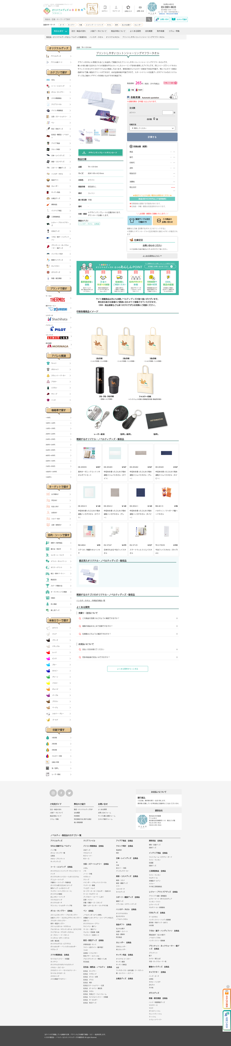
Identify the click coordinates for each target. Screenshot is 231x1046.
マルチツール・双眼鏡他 (157, 907)
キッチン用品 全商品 (124, 955)
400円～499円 (50, 455)
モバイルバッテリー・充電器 (60, 959)
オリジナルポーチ (56, 902)
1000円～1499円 (51, 471)
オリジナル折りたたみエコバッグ (61, 885)
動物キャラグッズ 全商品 (159, 967)
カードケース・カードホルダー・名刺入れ (97, 891)
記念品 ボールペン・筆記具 (92, 988)
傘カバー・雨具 (121, 868)
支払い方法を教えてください (93, 649)
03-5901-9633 (168, 7)
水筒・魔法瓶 (55, 941)
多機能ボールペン (154, 880)
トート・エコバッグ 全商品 (61, 867)
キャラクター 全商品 (157, 972)
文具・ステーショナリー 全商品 (96, 864)
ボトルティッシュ (154, 1011)
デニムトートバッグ (57, 879)
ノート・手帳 (87, 874)
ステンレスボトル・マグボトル (61, 926)
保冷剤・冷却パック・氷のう (158, 922)
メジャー (152, 883)
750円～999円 (50, 466)
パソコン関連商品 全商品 (93, 846)
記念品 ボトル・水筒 (90, 977)
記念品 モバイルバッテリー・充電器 (95, 997)
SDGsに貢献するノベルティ (61, 846)
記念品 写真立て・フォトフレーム (94, 994)
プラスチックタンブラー (58, 920)
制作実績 (160, 31)
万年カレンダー (121, 946)
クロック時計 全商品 (124, 846)
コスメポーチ (120, 889)
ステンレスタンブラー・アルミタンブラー (64, 915)
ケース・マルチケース (90, 894)
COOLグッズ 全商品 (157, 913)
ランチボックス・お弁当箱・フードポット (130, 970)
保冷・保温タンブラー (58, 923)
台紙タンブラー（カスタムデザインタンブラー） (66, 917)
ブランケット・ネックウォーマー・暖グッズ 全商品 (164, 947)
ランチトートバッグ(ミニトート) (61, 891)
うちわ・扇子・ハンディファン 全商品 (164, 931)
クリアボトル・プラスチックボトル (62, 932)
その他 (151, 987)
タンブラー (71, 25)
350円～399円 (50, 450)
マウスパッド (87, 853)
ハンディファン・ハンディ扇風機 (160, 919)
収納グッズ (152, 847)
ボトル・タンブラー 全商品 (61, 911)
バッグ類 (53, 850)
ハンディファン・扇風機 (157, 940)
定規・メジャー (88, 899)
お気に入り (128, 11)
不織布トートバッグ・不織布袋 (61, 882)
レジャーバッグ (154, 904)
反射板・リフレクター (90, 953)
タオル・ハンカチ (154, 982)
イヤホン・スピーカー (58, 967)
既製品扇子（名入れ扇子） (157, 935)
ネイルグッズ (120, 892)
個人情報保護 (78, 822)
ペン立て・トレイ (89, 888)
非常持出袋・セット (89, 944)
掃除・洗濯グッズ (154, 844)
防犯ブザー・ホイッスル (91, 956)
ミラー (118, 886)
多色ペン (86, 920)
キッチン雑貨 (120, 961)
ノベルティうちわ (154, 937)
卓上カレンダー (121, 949)
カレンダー (138, 25)
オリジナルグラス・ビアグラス (61, 943)
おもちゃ (152, 984)
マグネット (87, 876)
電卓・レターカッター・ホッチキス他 (95, 905)
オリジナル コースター (123, 959)
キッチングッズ (56, 861)
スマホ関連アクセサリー (58, 979)
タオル (109, 25)
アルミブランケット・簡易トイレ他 (94, 959)
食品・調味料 (120, 934)
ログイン (105, 11)
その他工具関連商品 (155, 886)
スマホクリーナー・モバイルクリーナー (64, 970)
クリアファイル (89, 841)
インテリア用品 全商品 (158, 853)
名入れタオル (120, 916)
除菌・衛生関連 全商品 (158, 998)
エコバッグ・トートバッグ (94, 25)
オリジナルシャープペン (91, 923)
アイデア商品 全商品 (124, 841)
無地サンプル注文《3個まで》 (142, 220)
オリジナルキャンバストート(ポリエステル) (65, 876)
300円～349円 (50, 444)
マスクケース (153, 1005)
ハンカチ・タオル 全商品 (89, 224)
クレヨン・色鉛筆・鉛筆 (91, 932)
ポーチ (62, 25)
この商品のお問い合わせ (167, 220)
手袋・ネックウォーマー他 (157, 961)
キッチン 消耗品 (121, 964)
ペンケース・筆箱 (89, 885)
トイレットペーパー (155, 1019)
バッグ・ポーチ (154, 976)
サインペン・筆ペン (89, 926)
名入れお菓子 (126, 25)
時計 (117, 853)
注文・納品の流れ (78, 31)
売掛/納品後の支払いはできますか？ (96, 657)
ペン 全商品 (88, 911)
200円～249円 (50, 434)
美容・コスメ (120, 880)
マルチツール (153, 878)
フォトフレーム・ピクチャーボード (160, 857)
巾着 (80, 25)
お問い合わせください (152, 245)
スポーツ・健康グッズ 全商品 (128, 897)
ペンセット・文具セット (91, 935)
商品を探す (59, 31)
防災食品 (86, 961)
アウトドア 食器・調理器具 (158, 896)
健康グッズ (119, 901)
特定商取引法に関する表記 (82, 819)
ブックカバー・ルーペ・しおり (93, 897)
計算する (152, 137)
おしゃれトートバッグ (58, 897)
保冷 (116, 25)
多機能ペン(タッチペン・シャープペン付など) (98, 917)
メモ (84, 871)
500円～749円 (50, 461)
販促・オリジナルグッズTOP (83, 809)
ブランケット (153, 953)
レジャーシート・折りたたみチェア (160, 899)
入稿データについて (98, 31)
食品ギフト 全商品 (123, 924)
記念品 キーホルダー (90, 1000)
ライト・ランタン (154, 860)
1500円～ (49, 477)
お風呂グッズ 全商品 (124, 978)
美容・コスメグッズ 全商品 (127, 876)
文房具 (53, 856)
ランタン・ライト (154, 901)
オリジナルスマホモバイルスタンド (62, 964)
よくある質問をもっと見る (127, 669)
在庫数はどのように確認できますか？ (96, 634)
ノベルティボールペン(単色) (92, 915)
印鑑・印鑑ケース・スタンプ (92, 902)
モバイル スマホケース (58, 973)
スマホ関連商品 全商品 (60, 955)
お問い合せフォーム (104, 812)
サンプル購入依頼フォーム (106, 816)
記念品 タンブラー (89, 971)
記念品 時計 (87, 982)
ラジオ (85, 950)
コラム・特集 (174, 31)
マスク (151, 1008)
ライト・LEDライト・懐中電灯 (93, 947)
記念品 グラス (88, 979)
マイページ (116, 11)
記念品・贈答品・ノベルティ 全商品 (97, 967)
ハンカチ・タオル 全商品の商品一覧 (91, 600)
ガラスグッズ (154, 993)
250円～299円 (50, 439)
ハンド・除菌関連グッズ (157, 1002)
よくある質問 (135, 31)
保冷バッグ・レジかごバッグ (60, 888)
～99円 (48, 417)
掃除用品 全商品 (155, 841)
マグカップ (54, 949)
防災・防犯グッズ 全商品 (93, 940)
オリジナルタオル (122, 913)
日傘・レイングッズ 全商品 (127, 858)
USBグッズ (86, 850)
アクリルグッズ (56, 841)
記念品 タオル (88, 991)
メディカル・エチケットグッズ (126, 904)
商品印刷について (118, 31)
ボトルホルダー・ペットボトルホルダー (64, 946)
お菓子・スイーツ (122, 931)
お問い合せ (140, 11)
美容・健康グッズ (122, 883)
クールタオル (153, 917)
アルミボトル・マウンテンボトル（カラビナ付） (66, 929)
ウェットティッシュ (155, 1014)
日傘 (117, 865)
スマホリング (55, 976)
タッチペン (54, 961)
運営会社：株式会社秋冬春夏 (168, 13)
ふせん (85, 868)
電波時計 (119, 850)
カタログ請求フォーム (105, 819)
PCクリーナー (87, 856)
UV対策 (151, 925)
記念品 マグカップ (89, 974)
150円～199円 (50, 428)
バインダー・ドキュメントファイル (94, 882)
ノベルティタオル (122, 919)
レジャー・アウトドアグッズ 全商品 (163, 892)
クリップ (86, 879)
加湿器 (151, 862)
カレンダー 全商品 (123, 942)
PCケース (86, 858)
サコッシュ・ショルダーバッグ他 (61, 905)
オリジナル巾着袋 (56, 894)
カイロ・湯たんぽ (154, 958)
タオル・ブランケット (58, 858)
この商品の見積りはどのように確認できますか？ (100, 618)
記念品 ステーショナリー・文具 (93, 985)
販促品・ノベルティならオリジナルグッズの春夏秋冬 (67, 1037)
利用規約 (77, 816)
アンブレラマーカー (122, 871)
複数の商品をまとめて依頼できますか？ (97, 626)
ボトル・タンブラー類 (58, 853)
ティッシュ (152, 1016)
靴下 (150, 955)
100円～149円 (50, 423)
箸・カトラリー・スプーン (124, 973)
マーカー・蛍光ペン (89, 929)
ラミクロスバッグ (56, 899)
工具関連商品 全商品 (157, 871)
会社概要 (148, 31)
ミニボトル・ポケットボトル (60, 938)
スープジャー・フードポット (60, 935)
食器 (117, 967)
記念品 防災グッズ (89, 1002)
